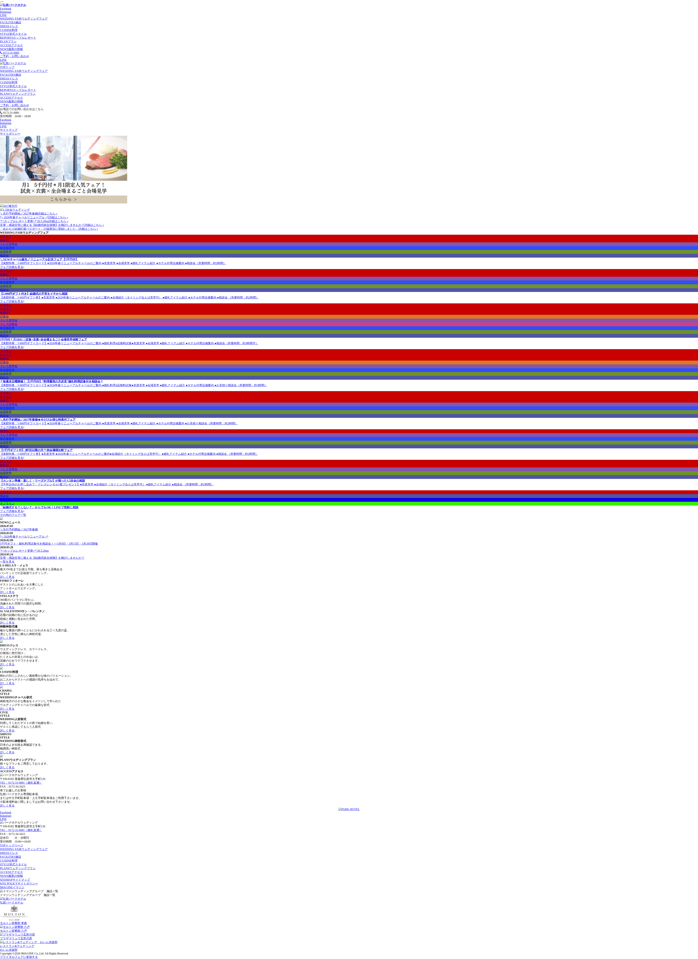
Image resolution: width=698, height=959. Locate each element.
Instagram (5, 11)
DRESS (9, 26)
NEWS (11, 49)
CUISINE (8, 30)
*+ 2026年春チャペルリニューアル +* (24, 217)
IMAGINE (12, 887)
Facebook (5, 8)
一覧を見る (7, 561)
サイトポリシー (10, 133)
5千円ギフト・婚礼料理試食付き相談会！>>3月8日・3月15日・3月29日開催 (49, 543)
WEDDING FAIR (24, 18)
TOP (7, 67)
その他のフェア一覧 (13, 514)
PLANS (18, 93)
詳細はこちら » (47, 213)
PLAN (8, 41)
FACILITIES (10, 22)
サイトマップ (8, 129)
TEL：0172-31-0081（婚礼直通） (21, 782)
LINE (3, 15)
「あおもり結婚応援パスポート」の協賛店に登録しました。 (39, 228)
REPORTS (18, 37)
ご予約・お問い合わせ (14, 105)
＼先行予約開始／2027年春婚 (19, 213)
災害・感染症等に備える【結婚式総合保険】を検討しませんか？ (42, 225)
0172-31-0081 (10, 52)
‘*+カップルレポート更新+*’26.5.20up (24, 221)
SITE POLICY (19, 883)
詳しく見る (7, 576)
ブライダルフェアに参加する (19, 956)
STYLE (13, 33)
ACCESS (11, 45)
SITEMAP (15, 879)
